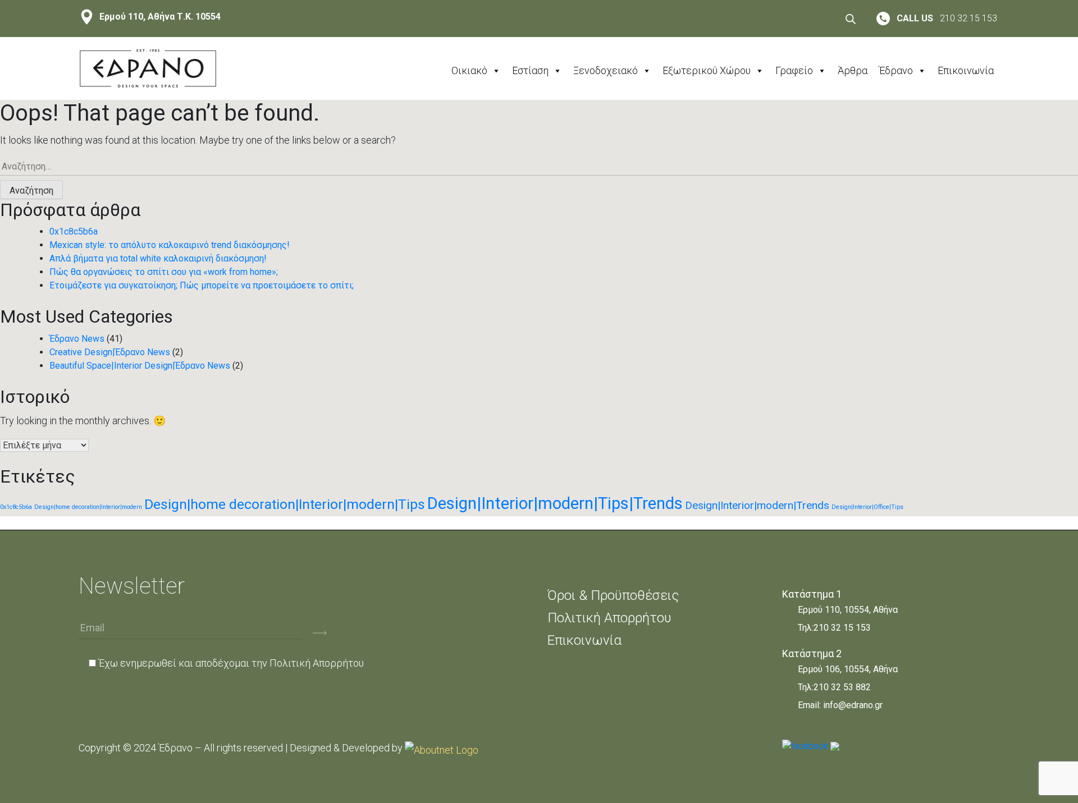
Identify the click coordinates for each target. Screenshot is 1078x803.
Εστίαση (530, 70)
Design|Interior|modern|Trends (757, 505)
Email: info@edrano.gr (840, 705)
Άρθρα (852, 70)
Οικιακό (469, 70)
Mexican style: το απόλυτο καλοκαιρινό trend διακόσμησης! (169, 245)
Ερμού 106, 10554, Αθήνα (848, 669)
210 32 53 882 (842, 687)
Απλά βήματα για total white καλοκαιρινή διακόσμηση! (158, 258)
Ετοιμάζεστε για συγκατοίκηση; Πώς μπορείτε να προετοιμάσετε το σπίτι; (201, 285)
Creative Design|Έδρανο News (109, 352)
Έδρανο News (76, 338)
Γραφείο (794, 70)
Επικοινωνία (966, 70)
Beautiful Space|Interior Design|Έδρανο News (139, 365)
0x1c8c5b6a (73, 231)
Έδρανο (896, 70)
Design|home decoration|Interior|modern (88, 507)
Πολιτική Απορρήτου (317, 663)
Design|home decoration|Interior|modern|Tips (284, 504)
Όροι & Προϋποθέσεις (613, 595)
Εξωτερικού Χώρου (707, 70)
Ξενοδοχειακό (605, 70)
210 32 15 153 (842, 627)
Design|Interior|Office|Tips (867, 507)
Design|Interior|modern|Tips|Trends (555, 503)
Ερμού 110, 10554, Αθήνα (848, 609)
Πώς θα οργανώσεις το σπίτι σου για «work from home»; (163, 272)
